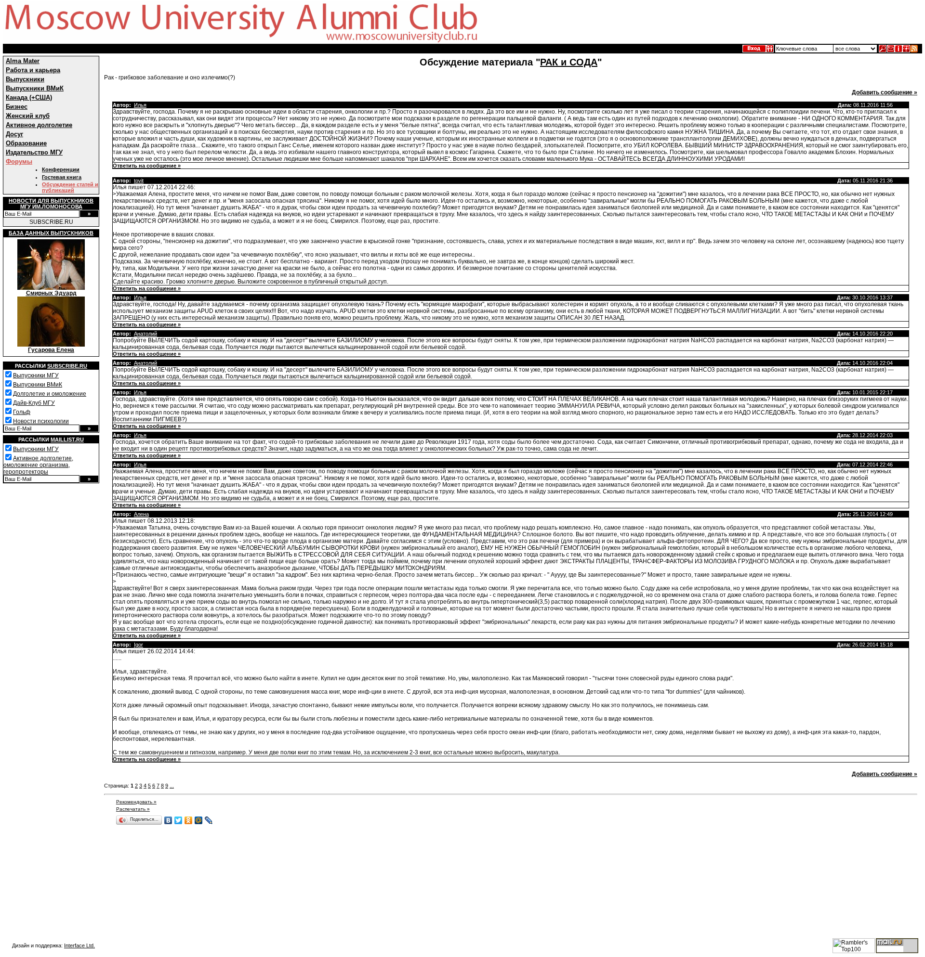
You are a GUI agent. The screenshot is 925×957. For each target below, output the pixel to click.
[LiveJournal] (209, 820)
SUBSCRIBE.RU (51, 222)
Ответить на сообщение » (147, 165)
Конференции (60, 169)
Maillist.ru (67, 439)
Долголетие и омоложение (49, 393)
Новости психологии (41, 421)
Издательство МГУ (34, 152)
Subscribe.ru (67, 366)
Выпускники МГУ (36, 375)
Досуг (14, 134)
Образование (26, 143)
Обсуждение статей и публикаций (70, 187)
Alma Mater (23, 61)
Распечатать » (133, 809)
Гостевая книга (61, 177)
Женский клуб (28, 115)
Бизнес (16, 106)
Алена (141, 514)
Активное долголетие (39, 125)
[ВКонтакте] (168, 820)
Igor (138, 644)
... (172, 786)
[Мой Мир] (199, 820)
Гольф (21, 412)
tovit (139, 180)
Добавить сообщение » (884, 92)
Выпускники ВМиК (35, 88)
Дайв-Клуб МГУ (34, 403)
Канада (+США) (29, 97)
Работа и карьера (33, 70)
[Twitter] (178, 820)
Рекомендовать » (136, 801)
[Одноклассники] (189, 820)
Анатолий (145, 333)
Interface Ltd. (79, 945)
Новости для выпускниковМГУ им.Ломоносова (51, 203)
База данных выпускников (51, 233)
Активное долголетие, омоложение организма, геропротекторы (38, 465)
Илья (140, 105)
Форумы (19, 161)
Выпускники (25, 79)
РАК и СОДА (568, 62)
